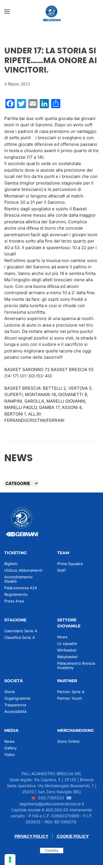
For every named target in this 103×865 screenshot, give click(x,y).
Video (9, 754)
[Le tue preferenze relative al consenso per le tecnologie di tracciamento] (10, 859)
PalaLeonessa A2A (20, 587)
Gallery (10, 748)
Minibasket (67, 650)
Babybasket (67, 656)
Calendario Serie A (20, 631)
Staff (61, 570)
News (62, 637)
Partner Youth (69, 698)
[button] (7, 11)
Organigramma (17, 698)
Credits (51, 850)
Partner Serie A (70, 691)
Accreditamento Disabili (18, 579)
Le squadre (67, 643)
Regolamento (16, 594)
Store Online (68, 741)
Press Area (14, 601)
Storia (9, 691)
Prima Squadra (70, 563)
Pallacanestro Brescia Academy (76, 665)
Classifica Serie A (19, 637)
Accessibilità (15, 711)
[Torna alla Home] (51, 11)
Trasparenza (15, 705)
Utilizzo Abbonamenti (23, 570)
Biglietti (10, 563)
